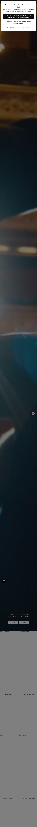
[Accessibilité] (4, 581)
